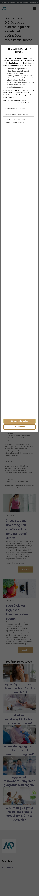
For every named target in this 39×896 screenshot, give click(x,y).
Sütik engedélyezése (19, 421)
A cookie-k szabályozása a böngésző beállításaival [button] (15, 121)
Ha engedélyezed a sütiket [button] (15, 108)
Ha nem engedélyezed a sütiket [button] (17, 114)
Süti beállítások (19, 427)
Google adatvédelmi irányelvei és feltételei (16, 102)
